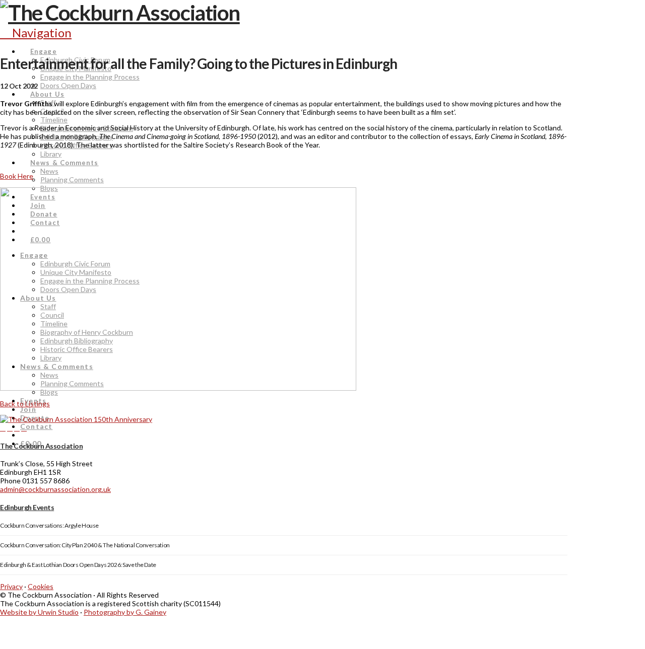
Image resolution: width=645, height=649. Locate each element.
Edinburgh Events (27, 507)
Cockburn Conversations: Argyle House (49, 525)
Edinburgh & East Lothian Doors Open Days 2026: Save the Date (78, 564)
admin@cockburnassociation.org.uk (55, 489)
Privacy (11, 586)
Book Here (16, 176)
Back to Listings (25, 403)
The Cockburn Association (41, 446)
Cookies (40, 586)
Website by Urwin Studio (39, 612)
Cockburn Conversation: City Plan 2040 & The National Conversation (85, 545)
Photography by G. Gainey (125, 612)
